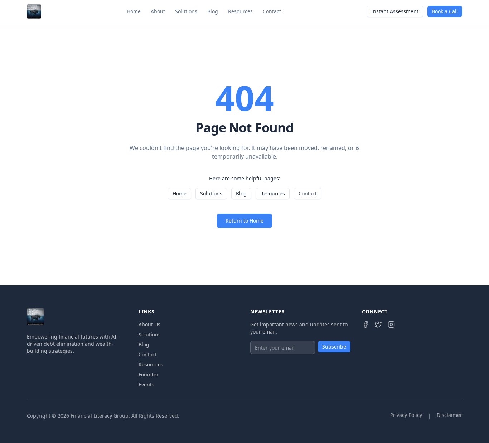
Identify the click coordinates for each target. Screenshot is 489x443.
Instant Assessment (394, 11)
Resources (240, 11)
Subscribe (334, 346)
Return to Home (244, 220)
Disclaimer (449, 415)
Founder (149, 374)
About (158, 11)
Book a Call (445, 11)
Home (134, 11)
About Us (149, 324)
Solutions (186, 11)
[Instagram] (391, 324)
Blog (212, 11)
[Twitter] (378, 324)
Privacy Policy (406, 415)
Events (146, 384)
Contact (272, 11)
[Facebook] (365, 324)
